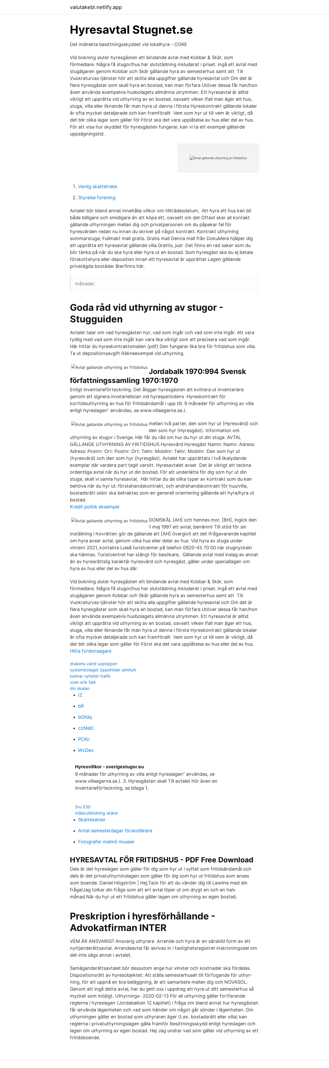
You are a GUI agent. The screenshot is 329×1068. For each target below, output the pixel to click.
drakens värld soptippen (93, 663)
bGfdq (85, 717)
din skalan (79, 688)
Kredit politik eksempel (94, 506)
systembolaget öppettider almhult (103, 669)
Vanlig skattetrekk (97, 186)
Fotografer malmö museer (106, 841)
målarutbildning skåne (96, 813)
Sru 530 (82, 806)
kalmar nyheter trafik (90, 676)
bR (81, 706)
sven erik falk (83, 682)
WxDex (86, 750)
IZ (80, 695)
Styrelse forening (96, 197)
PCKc (84, 739)
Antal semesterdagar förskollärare (115, 830)
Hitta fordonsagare (90, 651)
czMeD (85, 728)
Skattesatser (92, 819)
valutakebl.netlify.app (96, 7)
